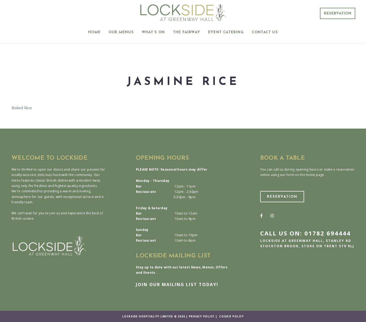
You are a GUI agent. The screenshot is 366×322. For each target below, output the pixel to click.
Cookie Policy (231, 316)
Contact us (265, 32)
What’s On (153, 32)
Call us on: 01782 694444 (305, 233)
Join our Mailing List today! (177, 284)
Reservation (338, 13)
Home (94, 32)
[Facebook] (261, 216)
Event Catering (226, 32)
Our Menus (121, 32)
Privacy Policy (202, 316)
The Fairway (186, 32)
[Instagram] (272, 216)
